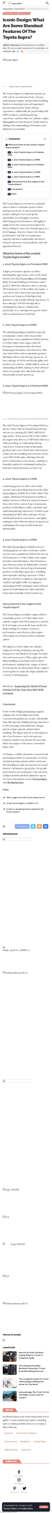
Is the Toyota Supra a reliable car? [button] (22, 803)
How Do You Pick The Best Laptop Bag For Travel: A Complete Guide (31, 1355)
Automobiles (10, 13)
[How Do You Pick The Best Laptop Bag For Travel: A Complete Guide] (10, 1356)
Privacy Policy (10, 1508)
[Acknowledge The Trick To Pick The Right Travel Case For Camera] (10, 1396)
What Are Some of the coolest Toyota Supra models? (25, 146)
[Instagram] (19, 1480)
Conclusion (17, 189)
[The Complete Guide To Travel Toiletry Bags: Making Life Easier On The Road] (10, 1383)
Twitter (24, 1492)
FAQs (14, 194)
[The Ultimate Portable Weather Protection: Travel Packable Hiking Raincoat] (10, 1369)
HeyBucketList (15, 782)
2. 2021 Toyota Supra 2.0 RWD (26, 160)
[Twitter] (24, 1488)
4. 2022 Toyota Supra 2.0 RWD (26, 172)
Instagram (19, 1483)
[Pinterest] (15, 1488)
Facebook (19, 1476)
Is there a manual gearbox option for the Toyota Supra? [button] (25, 810)
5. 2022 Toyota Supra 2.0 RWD (26, 177)
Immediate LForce (12, 1512)
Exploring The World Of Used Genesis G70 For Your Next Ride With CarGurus (25, 690)
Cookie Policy (27, 1508)
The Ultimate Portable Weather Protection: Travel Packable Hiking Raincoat (32, 1368)
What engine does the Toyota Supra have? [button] (26, 797)
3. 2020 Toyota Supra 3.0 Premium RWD (26, 166)
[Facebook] (19, 1472)
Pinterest (14, 1492)
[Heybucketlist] (14, 3)
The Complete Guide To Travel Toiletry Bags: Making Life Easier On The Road (34, 1381)
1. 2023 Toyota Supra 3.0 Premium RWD (26, 153)
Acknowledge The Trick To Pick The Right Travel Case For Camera (34, 1395)
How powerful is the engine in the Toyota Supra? (26, 183)
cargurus (24, 13)
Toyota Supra (39, 779)
